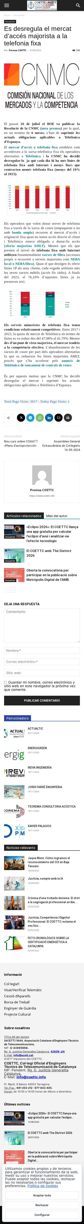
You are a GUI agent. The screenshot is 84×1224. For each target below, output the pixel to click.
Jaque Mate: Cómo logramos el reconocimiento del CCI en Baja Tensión (49, 862)
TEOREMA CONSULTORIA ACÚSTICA (52, 806)
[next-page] (13, 590)
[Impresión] (68, 418)
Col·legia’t (11, 983)
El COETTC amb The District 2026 (50, 1132)
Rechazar (42, 1205)
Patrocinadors (18, 718)
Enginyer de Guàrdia (20, 1008)
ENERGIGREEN (37, 748)
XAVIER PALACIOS (39, 826)
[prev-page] (6, 590)
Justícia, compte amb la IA (45, 878)
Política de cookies (43, 1186)
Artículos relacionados (24, 516)
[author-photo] (42, 485)
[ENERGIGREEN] (14, 753)
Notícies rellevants (21, 848)
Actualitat (19, 15)
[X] (21, 418)
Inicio (7, 15)
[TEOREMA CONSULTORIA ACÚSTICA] (14, 811)
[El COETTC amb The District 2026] (14, 556)
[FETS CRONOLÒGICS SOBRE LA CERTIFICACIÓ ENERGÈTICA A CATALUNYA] (14, 943)
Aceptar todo (42, 1195)
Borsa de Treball (17, 1002)
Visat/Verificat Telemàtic (23, 990)
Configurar (42, 1214)
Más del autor (56, 516)
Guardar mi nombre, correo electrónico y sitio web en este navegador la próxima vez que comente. (39, 686)
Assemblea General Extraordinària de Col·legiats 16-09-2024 (61, 446)
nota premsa (51, 128)
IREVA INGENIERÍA (40, 767)
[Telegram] (30, 418)
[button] (6, 5)
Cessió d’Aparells (17, 996)
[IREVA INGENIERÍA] (14, 773)
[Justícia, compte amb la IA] (14, 884)
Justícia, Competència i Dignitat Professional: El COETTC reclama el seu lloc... (52, 921)
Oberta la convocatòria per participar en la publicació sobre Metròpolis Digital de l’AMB (52, 575)
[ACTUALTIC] (14, 734)
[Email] (58, 418)
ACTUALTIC (35, 728)
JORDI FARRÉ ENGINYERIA (45, 787)
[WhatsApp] (40, 418)
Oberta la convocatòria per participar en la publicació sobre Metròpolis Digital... (53, 1156)
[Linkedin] (49, 418)
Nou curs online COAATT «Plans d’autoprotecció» (21, 444)
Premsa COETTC (17, 50)
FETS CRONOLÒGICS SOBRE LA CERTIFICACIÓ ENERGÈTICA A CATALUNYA (48, 942)
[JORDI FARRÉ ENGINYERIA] (14, 792)
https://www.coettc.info (42, 495)
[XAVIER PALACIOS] (14, 831)
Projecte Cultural (17, 1014)
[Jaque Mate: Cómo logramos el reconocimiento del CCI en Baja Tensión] (14, 863)
